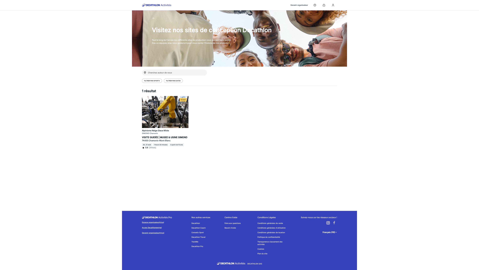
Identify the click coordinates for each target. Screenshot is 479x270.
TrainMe (194, 242)
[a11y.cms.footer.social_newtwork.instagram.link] (328, 223)
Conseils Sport (197, 232)
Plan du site (262, 253)
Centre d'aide (231, 217)
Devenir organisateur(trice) (153, 233)
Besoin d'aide (230, 228)
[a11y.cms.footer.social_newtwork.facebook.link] (334, 223)
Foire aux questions (233, 223)
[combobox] (174, 73)
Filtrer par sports (152, 81)
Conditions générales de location (271, 232)
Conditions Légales (266, 217)
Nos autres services (200, 217)
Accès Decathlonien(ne (151, 227)
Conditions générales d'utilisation (271, 228)
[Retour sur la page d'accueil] (154, 18)
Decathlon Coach (198, 228)
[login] (333, 5)
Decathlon (195, 223)
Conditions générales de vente (270, 223)
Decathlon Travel (198, 237)
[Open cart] (324, 5)
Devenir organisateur (299, 5)
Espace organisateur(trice (152, 222)
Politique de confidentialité (268, 237)
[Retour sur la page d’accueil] (157, 5)
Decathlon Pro (197, 246)
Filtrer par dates (173, 81)
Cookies (260, 249)
